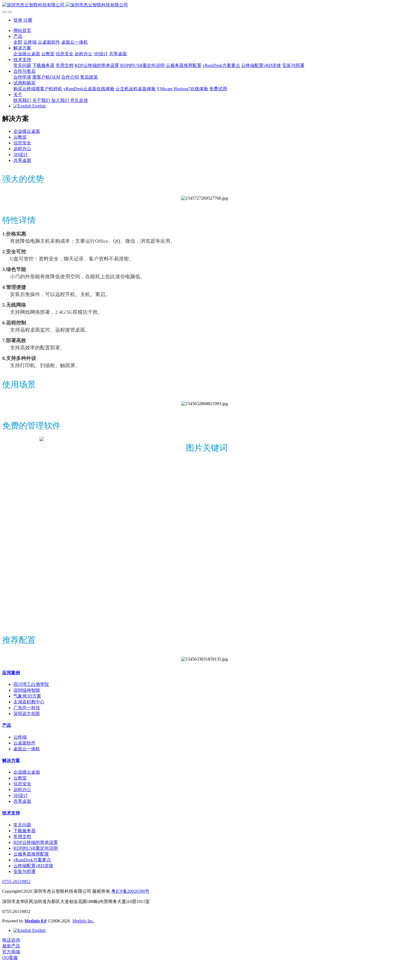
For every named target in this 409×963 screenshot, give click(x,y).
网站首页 (22, 30)
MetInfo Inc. (83, 921)
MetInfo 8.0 (35, 921)
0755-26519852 (16, 881)
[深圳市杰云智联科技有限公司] (204, 5)
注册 (27, 20)
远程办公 (22, 148)
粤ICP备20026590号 (130, 891)
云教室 (20, 137)
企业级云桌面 (26, 131)
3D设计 (20, 154)
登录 (17, 20)
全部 (17, 42)
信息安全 (22, 143)
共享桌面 (22, 160)
